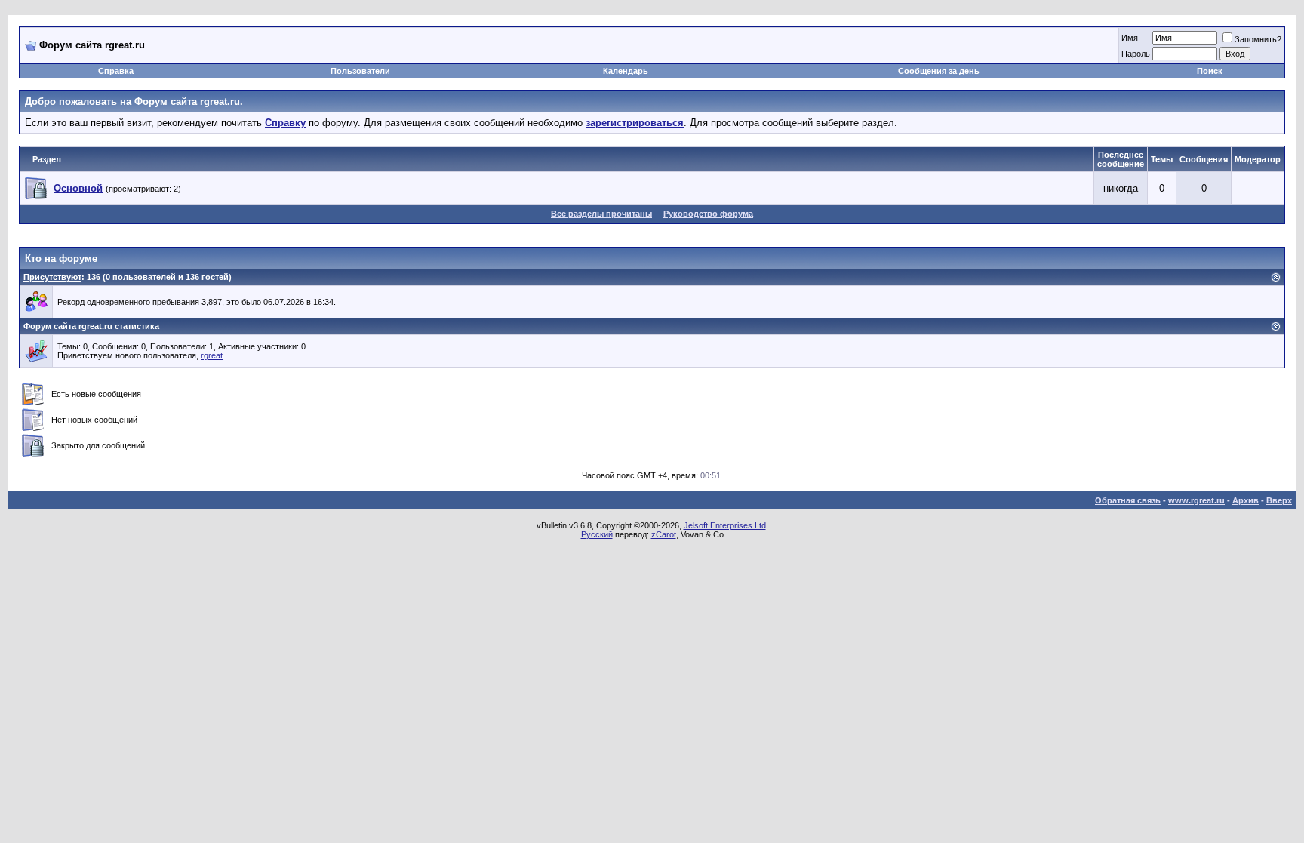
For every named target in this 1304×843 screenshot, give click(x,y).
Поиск (1209, 70)
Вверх (1279, 500)
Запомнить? (1258, 39)
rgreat (212, 355)
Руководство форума (708, 213)
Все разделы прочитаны (601, 213)
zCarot (663, 534)
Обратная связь (1128, 500)
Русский (597, 534)
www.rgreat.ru (1196, 500)
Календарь (625, 70)
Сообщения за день (939, 70)
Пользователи (360, 70)
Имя (1129, 37)
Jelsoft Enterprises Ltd (725, 525)
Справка (116, 70)
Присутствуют (52, 277)
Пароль (1135, 53)
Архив (1245, 500)
